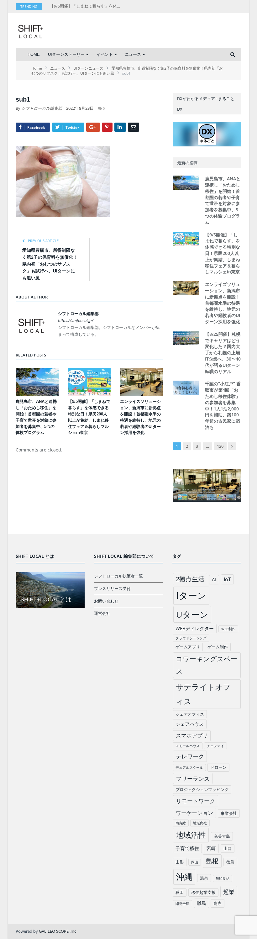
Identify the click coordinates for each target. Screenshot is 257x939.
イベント (105, 54)
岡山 (194, 862)
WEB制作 (228, 629)
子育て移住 (187, 848)
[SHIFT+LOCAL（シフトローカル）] (30, 30)
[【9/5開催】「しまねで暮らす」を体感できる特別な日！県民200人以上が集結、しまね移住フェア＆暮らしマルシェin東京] (89, 382)
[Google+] (93, 127)
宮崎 (211, 848)
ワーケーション (194, 812)
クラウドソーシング (191, 638)
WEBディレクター (195, 628)
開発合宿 (182, 903)
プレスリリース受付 (112, 588)
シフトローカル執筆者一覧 (118, 576)
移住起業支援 (203, 892)
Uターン (192, 614)
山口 (227, 848)
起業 (228, 891)
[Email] (133, 127)
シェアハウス (190, 724)
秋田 (180, 892)
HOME (34, 54)
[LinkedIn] (120, 127)
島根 (212, 860)
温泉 (204, 878)
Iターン (191, 595)
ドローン (218, 767)
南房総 (181, 823)
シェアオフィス (190, 714)
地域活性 (191, 835)
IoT (227, 579)
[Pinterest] (107, 127)
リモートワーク (195, 800)
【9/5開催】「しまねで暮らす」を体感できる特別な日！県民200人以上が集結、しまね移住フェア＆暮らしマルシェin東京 (87, 6)
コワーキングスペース (206, 665)
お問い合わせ (106, 601)
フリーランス (193, 778)
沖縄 (184, 876)
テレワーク (190, 756)
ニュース (133, 54)
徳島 (230, 862)
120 (220, 446)
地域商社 (200, 823)
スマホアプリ (192, 735)
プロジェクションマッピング (202, 789)
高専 (217, 903)
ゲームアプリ (188, 647)
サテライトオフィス (203, 694)
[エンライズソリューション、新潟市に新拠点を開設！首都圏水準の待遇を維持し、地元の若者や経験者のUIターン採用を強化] (141, 382)
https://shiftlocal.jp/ (75, 320)
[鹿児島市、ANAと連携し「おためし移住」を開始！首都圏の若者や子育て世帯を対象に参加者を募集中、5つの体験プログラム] (37, 382)
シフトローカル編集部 (41, 108)
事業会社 (229, 813)
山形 (180, 862)
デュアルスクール (189, 767)
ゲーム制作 (217, 647)
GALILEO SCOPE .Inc (57, 931)
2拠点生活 (190, 579)
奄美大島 (222, 836)
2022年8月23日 (80, 108)
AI (214, 579)
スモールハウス (188, 746)
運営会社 (102, 613)
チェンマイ (215, 746)
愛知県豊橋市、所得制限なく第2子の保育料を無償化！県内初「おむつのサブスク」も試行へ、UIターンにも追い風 (49, 264)
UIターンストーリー (66, 54)
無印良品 (222, 878)
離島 (201, 903)
